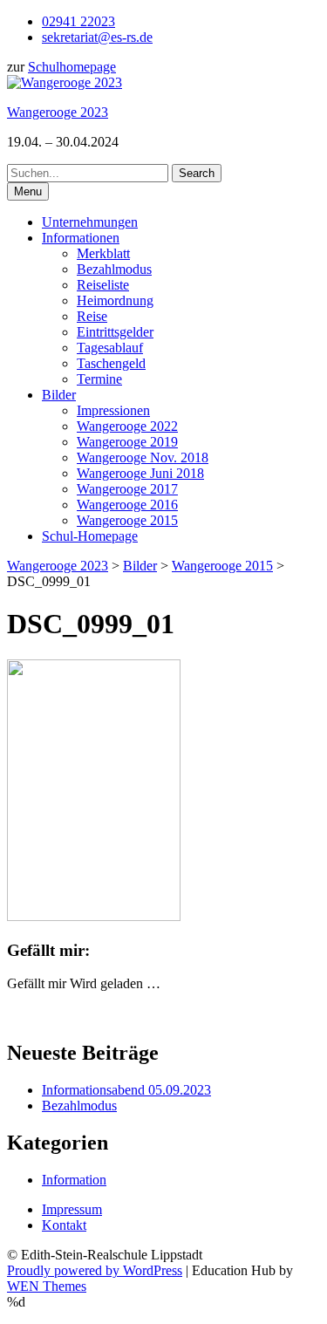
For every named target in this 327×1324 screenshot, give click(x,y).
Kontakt (64, 1225)
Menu (28, 191)
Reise (92, 316)
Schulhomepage (72, 66)
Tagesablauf (110, 347)
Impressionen (113, 410)
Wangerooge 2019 (127, 441)
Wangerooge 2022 (127, 426)
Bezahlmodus (114, 269)
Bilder (59, 394)
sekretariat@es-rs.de (97, 37)
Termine (99, 379)
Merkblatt (103, 253)
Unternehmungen (90, 222)
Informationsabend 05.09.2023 (126, 1089)
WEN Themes (46, 1286)
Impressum (72, 1209)
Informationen (80, 237)
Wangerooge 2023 (57, 112)
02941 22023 (78, 21)
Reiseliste (103, 284)
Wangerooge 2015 (127, 520)
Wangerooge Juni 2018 (140, 473)
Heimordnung (115, 300)
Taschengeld (111, 363)
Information (74, 1179)
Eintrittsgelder (115, 331)
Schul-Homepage (90, 536)
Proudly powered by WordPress (94, 1270)
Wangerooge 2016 (127, 504)
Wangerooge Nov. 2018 (142, 457)
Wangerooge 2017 (127, 488)
